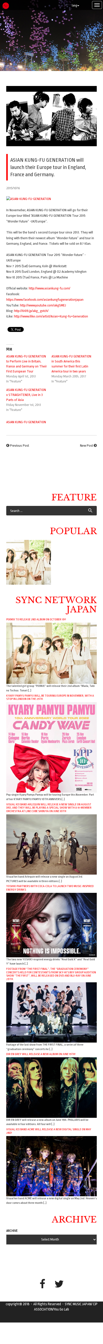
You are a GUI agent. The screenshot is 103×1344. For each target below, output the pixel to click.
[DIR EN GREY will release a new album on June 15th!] (51, 1087)
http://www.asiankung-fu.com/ (49, 288)
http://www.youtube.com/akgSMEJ (43, 305)
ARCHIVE (12, 1231)
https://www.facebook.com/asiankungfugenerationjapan (45, 299)
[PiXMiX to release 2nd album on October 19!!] (51, 653)
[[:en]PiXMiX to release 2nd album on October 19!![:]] (28, 562)
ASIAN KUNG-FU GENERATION (26, 422)
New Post (86, 445)
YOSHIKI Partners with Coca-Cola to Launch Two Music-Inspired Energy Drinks (50, 887)
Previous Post (19, 445)
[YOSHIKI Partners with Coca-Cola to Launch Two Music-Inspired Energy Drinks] (51, 925)
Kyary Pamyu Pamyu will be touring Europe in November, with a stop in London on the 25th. (50, 697)
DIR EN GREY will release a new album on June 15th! (41, 1054)
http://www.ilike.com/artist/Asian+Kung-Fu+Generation (51, 316)
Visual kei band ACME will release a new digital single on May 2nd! (48, 1131)
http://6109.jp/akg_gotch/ (31, 311)
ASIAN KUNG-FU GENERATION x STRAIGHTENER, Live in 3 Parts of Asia (26, 395)
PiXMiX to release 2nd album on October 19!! (36, 619)
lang (74, 5)
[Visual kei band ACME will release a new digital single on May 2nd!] (51, 1166)
